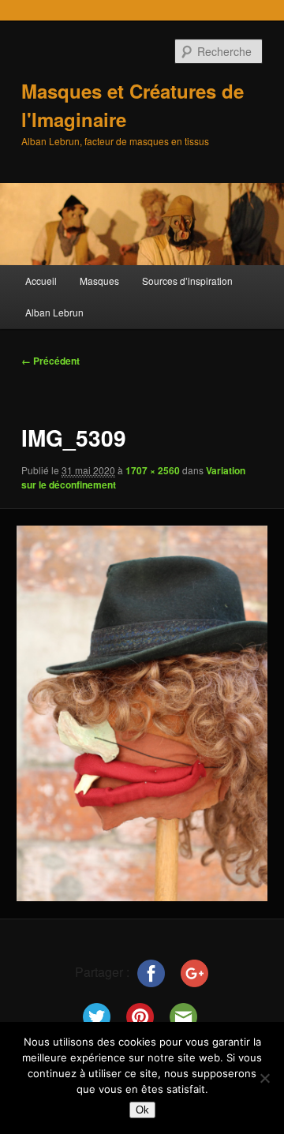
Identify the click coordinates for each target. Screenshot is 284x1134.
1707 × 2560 (152, 470)
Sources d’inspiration (187, 280)
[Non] (264, 1078)
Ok (142, 1110)
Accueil (41, 280)
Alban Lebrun (54, 312)
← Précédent (50, 361)
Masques (99, 280)
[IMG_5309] (142, 713)
